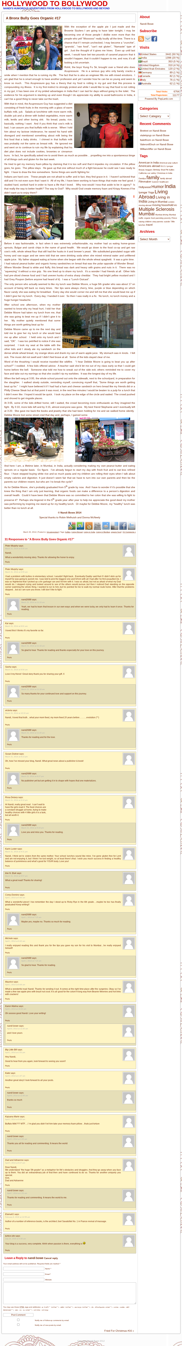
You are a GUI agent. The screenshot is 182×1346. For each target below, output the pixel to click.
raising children (145, 222)
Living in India (89, 532)
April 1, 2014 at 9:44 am (15, 985)
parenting (160, 218)
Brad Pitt (164, 170)
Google (72, 525)
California (143, 173)
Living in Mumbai (103, 532)
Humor (157, 186)
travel (149, 224)
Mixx (89, 525)
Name (48, 1269)
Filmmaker (145, 181)
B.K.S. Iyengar (167, 166)
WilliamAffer (146, 149)
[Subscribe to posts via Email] (148, 40)
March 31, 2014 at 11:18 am (33, 646)
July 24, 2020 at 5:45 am (15, 1239)
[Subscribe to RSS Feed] (141, 40)
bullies (67, 532)
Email (48, 1274)
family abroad (166, 178)
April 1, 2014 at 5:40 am (15, 898)
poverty (167, 218)
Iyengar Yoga (146, 192)
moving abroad (145, 205)
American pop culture (168, 163)
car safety (151, 173)
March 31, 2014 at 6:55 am (16, 572)
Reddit (106, 525)
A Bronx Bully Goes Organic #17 (33, 18)
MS (175, 205)
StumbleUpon (80, 525)
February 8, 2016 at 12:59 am (17, 1217)
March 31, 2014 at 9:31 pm (16, 852)
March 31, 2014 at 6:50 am (16, 549)
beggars (148, 170)
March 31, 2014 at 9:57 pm (16, 876)
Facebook (123, 525)
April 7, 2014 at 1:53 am (17, 1193)
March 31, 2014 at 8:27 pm (32, 776)
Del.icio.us (114, 525)
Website (48, 1280)
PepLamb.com (165, 98)
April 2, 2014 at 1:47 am (15, 1076)
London (171, 202)
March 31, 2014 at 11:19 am (33, 602)
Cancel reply (51, 1258)
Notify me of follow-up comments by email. (52, 1320)
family (152, 177)
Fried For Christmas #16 (119, 1330)
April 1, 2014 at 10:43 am (15, 1009)
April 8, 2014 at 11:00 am (17, 1029)
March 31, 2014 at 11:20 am (33, 733)
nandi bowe (12, 1026)
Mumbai (147, 213)
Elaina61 (9, 1214)
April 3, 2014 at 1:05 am (17, 1139)
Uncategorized (53, 532)
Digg (97, 525)
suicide (167, 222)
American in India (149, 162)
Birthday (156, 170)
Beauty (142, 170)
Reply (7, 562)
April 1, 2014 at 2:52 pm (15, 1052)
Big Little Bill (11, 1049)
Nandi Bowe (147, 23)
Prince (174, 218)
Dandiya (142, 178)
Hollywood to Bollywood (55, 3)
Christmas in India (164, 173)
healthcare (163, 182)
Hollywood (145, 187)
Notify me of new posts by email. (48, 1325)
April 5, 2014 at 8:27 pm (15, 1163)
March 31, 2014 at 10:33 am (17, 713)
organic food (116, 532)
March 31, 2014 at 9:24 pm (32, 828)
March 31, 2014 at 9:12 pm (16, 800)
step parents (157, 222)
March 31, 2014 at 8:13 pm (16, 757)
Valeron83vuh (148, 144)
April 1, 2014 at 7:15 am (31, 917)
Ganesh (155, 182)
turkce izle (10, 1236)
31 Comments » (129, 532)
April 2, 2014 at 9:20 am (15, 1119)
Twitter (131, 525)
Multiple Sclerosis (156, 209)
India (170, 186)
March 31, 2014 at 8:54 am (16, 670)
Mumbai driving (161, 215)
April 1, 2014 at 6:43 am (15, 941)
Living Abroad (77, 532)
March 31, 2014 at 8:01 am (16, 626)
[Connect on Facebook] (154, 40)
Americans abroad (149, 165)
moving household (162, 204)
